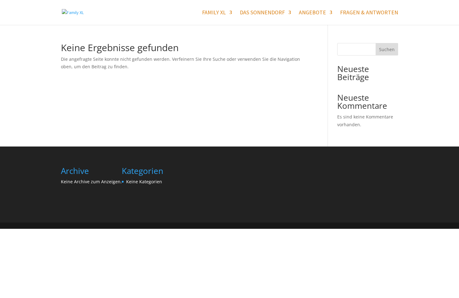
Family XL (214, 13)
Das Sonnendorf (262, 13)
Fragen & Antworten (369, 13)
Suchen (387, 49)
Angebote (312, 13)
